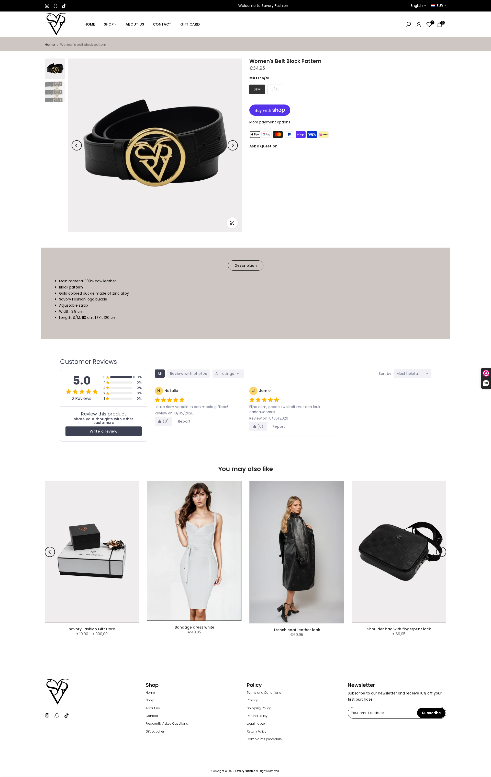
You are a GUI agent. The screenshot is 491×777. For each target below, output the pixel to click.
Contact (152, 716)
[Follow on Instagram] (47, 6)
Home (50, 44)
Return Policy (256, 731)
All (160, 373)
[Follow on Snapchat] (55, 6)
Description (246, 265)
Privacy (252, 700)
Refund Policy (257, 716)
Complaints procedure (264, 739)
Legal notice (256, 724)
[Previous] (77, 145)
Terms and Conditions (264, 693)
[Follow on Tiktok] (64, 6)
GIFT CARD (190, 24)
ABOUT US (135, 24)
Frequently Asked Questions (167, 724)
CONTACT (162, 24)
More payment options (269, 122)
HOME (89, 24)
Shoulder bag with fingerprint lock (399, 629)
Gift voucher (155, 731)
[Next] (233, 145)
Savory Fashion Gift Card (92, 629)
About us (153, 708)
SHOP (109, 24)
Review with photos (188, 373)
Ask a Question (263, 146)
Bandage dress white (194, 627)
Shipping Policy (259, 708)
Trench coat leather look (296, 629)
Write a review (103, 431)
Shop (150, 700)
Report (184, 421)
